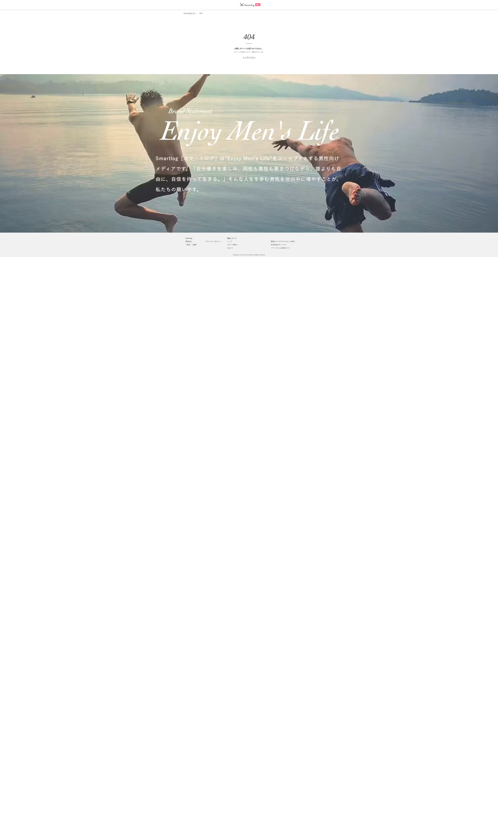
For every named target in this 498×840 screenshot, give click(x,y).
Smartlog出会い (190, 13)
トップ (229, 241)
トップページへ (249, 57)
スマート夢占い (232, 244)
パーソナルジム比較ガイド (280, 248)
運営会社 (188, 241)
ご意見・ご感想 (190, 244)
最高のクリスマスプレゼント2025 (283, 241)
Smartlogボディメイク (278, 244)
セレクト (230, 248)
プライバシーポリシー (213, 241)
